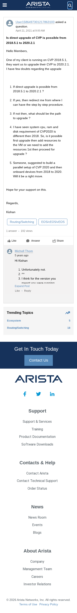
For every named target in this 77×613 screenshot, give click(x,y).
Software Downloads (37, 444)
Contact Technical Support (37, 481)
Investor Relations (37, 584)
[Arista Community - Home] (38, 5)
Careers (37, 577)
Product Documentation (37, 437)
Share (60, 240)
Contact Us (38, 360)
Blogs (37, 533)
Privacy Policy (48, 604)
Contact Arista (37, 473)
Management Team (37, 569)
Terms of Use (28, 604)
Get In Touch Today (36, 349)
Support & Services (37, 422)
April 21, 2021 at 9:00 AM (30, 30)
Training (37, 429)
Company (37, 562)
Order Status (37, 488)
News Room (37, 517)
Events (37, 525)
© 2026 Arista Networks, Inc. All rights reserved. (38, 599)
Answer (35, 240)
